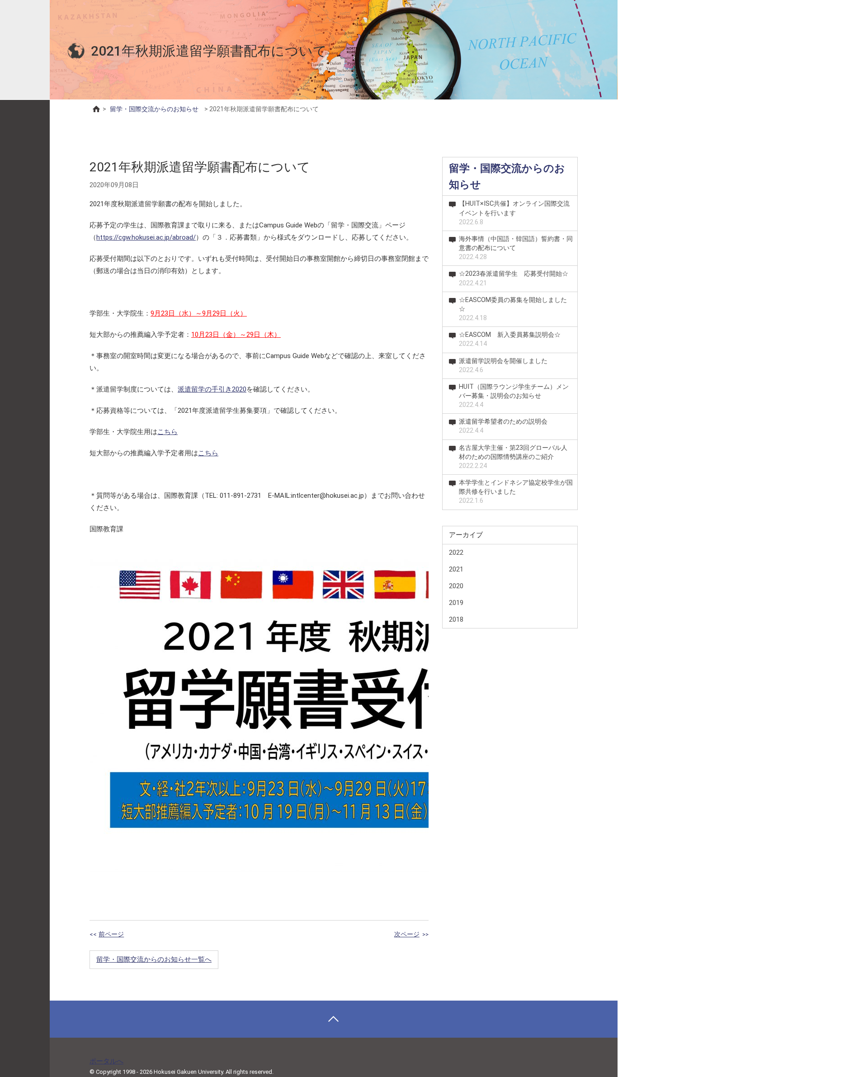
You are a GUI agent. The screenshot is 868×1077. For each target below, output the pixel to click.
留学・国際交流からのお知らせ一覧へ (154, 959)
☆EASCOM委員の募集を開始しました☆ (513, 309)
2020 (456, 586)
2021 (456, 569)
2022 (456, 552)
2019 (456, 603)
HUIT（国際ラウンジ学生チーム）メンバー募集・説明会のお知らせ (514, 396)
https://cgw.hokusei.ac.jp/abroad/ (146, 237)
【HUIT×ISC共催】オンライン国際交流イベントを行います (514, 213)
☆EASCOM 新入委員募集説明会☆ (510, 339)
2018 (456, 619)
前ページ (111, 934)
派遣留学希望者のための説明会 (503, 426)
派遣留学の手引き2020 (212, 389)
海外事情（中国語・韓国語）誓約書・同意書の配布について (516, 248)
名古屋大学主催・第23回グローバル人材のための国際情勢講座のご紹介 (513, 457)
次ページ (407, 934)
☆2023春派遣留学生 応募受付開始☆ (513, 278)
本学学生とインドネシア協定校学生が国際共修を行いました (516, 492)
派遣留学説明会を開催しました (503, 365)
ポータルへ (106, 1061)
